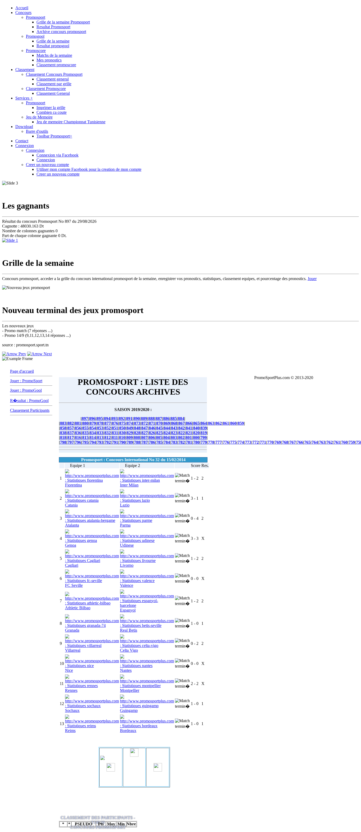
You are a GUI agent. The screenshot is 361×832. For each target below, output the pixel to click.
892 (122, 418)
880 (85, 423)
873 (137, 423)
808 (137, 437)
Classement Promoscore (46, 88)
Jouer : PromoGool (26, 390)
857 (70, 428)
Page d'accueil (22, 371)
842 (181, 428)
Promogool (35, 36)
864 (204, 423)
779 (204, 442)
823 (174, 433)
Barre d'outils (37, 131)
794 (93, 442)
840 (196, 428)
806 (152, 437)
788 (137, 442)
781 (189, 442)
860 (233, 423)
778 (211, 442)
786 (152, 442)
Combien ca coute (51, 112)
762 (329, 442)
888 (151, 418)
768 (285, 442)
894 (107, 418)
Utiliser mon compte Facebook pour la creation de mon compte (88, 169)
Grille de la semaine (53, 41)
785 (159, 442)
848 (137, 428)
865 (196, 423)
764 (315, 442)
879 (93, 423)
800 (196, 437)
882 (70, 423)
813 (100, 437)
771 (263, 442)
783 (174, 442)
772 (255, 442)
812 (107, 437)
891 (129, 418)
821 (189, 433)
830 (122, 433)
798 (63, 442)
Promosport (35, 17)
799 (203, 437)
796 (78, 442)
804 (166, 437)
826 (152, 433)
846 (152, 428)
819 (204, 433)
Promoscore (36, 50)
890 (136, 418)
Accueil (21, 8)
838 (63, 433)
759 (352, 442)
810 (122, 437)
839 (204, 428)
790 (122, 442)
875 (122, 423)
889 (144, 418)
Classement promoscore (56, 65)
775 (233, 442)
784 (167, 442)
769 (278, 442)
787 (144, 442)
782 (181, 442)
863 (211, 423)
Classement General (53, 93)
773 (248, 442)
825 (159, 433)
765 (307, 442)
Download (24, 126)
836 (78, 433)
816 (78, 437)
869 (167, 423)
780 (196, 442)
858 (63, 428)
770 (270, 442)
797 (70, 442)
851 (115, 428)
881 (78, 423)
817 (70, 437)
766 (300, 442)
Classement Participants (29, 410)
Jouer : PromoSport (26, 381)
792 (107, 442)
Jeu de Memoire (39, 117)
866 (189, 423)
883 (63, 423)
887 (159, 418)
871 (152, 423)
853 (100, 428)
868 (174, 423)
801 (189, 437)
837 (70, 433)
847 (144, 428)
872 (144, 423)
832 (107, 433)
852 (107, 428)
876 (115, 423)
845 (159, 428)
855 (85, 428)
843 (174, 428)
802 (181, 437)
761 (337, 442)
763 (322, 442)
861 (226, 423)
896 (92, 418)
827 (144, 433)
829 (130, 433)
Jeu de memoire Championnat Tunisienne (70, 122)
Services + (24, 98)
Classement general (52, 79)
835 (85, 433)
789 (130, 442)
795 (85, 442)
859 (241, 423)
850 (122, 428)
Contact (21, 141)
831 (115, 433)
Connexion (24, 145)
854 (93, 428)
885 (173, 418)
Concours (23, 12)
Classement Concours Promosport (54, 74)
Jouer (312, 278)
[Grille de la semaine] (10, 240)
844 (167, 428)
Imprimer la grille (50, 107)
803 (174, 437)
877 (107, 423)
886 (166, 418)
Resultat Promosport (53, 27)
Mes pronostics (49, 60)
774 (241, 442)
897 (85, 418)
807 (144, 437)
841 (189, 428)
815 (85, 437)
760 (344, 442)
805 (159, 437)
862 (218, 423)
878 (100, 423)
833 (100, 433)
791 (115, 442)
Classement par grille (53, 84)
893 (114, 418)
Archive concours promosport (61, 31)
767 (292, 442)
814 (93, 437)
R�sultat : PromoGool (29, 400)
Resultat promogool (52, 46)
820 (196, 433)
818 (63, 437)
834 (93, 433)
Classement (24, 69)
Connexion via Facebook (57, 155)
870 (159, 423)
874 (130, 423)
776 (226, 442)
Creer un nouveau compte (47, 164)
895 (99, 418)
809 (129, 437)
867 (181, 423)
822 (181, 433)
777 (218, 442)
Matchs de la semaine (54, 55)
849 (130, 428)
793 (100, 442)
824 (167, 433)
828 (137, 433)
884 (181, 418)
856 (78, 428)
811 (115, 437)
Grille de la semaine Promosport (63, 22)
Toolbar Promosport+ (54, 136)
